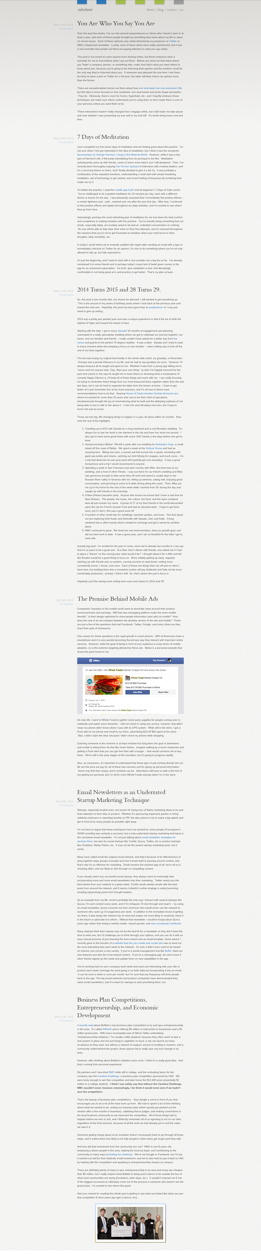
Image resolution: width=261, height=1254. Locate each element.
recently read (86, 1025)
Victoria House (154, 448)
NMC (112, 1072)
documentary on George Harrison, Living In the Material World (112, 154)
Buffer (168, 950)
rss (181, 10)
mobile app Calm (124, 189)
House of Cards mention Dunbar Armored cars (152, 393)
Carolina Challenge (108, 1076)
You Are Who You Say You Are (116, 23)
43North (107, 1029)
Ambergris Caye (165, 444)
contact (172, 10)
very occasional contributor (166, 923)
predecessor (156, 307)
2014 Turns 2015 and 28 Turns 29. (119, 289)
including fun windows (119, 1154)
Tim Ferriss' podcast (127, 166)
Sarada (122, 330)
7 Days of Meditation (103, 137)
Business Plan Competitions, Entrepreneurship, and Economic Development (118, 1007)
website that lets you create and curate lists (139, 943)
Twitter (173, 41)
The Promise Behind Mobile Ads (117, 599)
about (150, 10)
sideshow (85, 9)
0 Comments (66, 142)
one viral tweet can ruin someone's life (160, 88)
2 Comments (66, 28)
